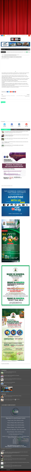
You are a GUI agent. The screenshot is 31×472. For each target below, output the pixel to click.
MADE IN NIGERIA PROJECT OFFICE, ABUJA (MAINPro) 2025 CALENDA (13, 145)
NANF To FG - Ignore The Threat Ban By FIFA (9, 382)
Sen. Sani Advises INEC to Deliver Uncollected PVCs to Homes (11, 399)
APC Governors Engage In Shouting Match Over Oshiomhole (11, 375)
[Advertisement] (15, 5)
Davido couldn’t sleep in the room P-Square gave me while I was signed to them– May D (16, 138)
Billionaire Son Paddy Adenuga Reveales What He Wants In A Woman (12, 395)
